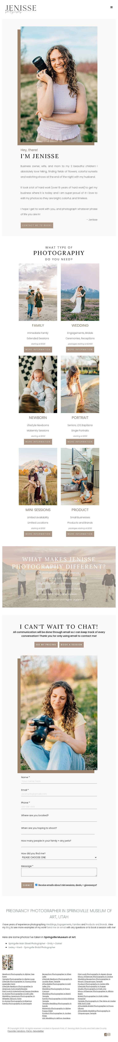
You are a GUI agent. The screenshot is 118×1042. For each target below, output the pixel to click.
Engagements (64, 924)
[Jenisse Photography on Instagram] (109, 1035)
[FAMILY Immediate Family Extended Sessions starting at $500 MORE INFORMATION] (38, 264)
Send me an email (56, 927)
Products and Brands (96, 924)
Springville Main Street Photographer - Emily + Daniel (35, 943)
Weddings (51, 924)
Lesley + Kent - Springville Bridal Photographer (31, 947)
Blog (8, 927)
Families (76, 924)
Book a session (71, 644)
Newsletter (38, 1031)
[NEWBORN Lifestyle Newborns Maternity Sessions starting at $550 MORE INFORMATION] (38, 357)
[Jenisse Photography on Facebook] (105, 1035)
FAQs (29, 1031)
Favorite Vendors (16, 1031)
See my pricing (46, 644)
